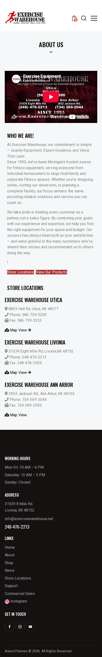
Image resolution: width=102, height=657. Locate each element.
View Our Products (51, 272)
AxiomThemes (16, 651)
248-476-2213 (17, 526)
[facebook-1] (9, 627)
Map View (18, 330)
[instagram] (20, 627)
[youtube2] (30, 627)
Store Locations (20, 272)
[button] (94, 18)
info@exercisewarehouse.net (29, 519)
